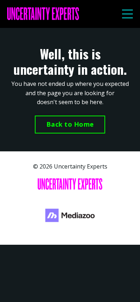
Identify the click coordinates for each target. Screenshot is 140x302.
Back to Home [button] (70, 124)
